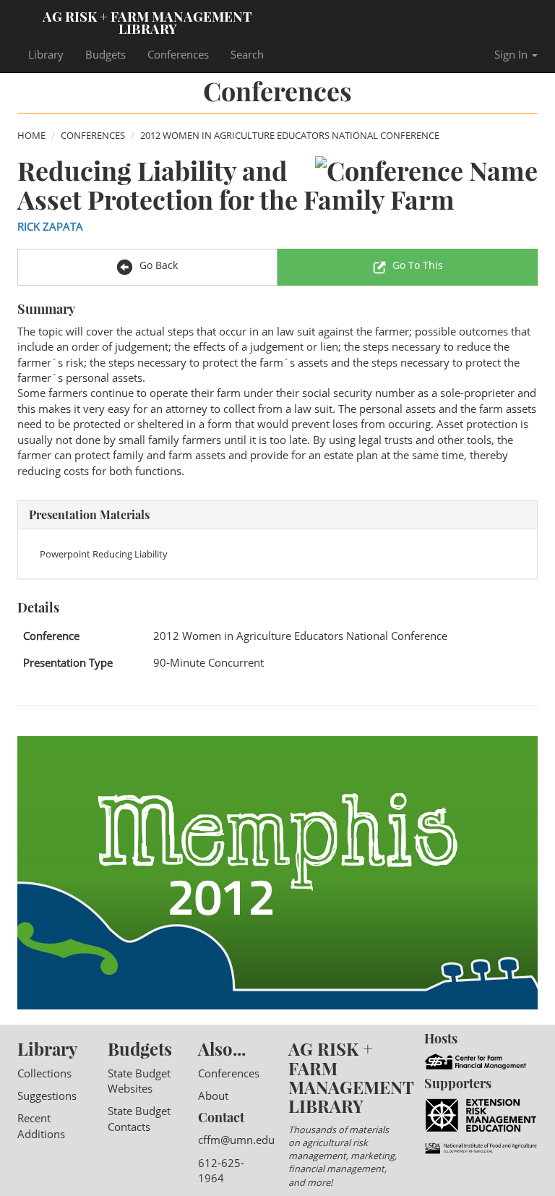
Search (247, 54)
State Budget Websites (139, 1080)
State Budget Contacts (139, 1118)
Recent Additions (41, 1125)
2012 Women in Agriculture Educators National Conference (289, 135)
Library (46, 54)
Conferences (178, 54)
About (213, 1095)
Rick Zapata (50, 226)
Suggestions (47, 1095)
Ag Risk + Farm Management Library (147, 21)
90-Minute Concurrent (208, 662)
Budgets (105, 54)
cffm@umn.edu (236, 1139)
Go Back (157, 265)
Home (31, 135)
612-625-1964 (221, 1170)
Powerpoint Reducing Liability (104, 553)
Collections (44, 1073)
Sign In (512, 54)
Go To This (417, 265)
